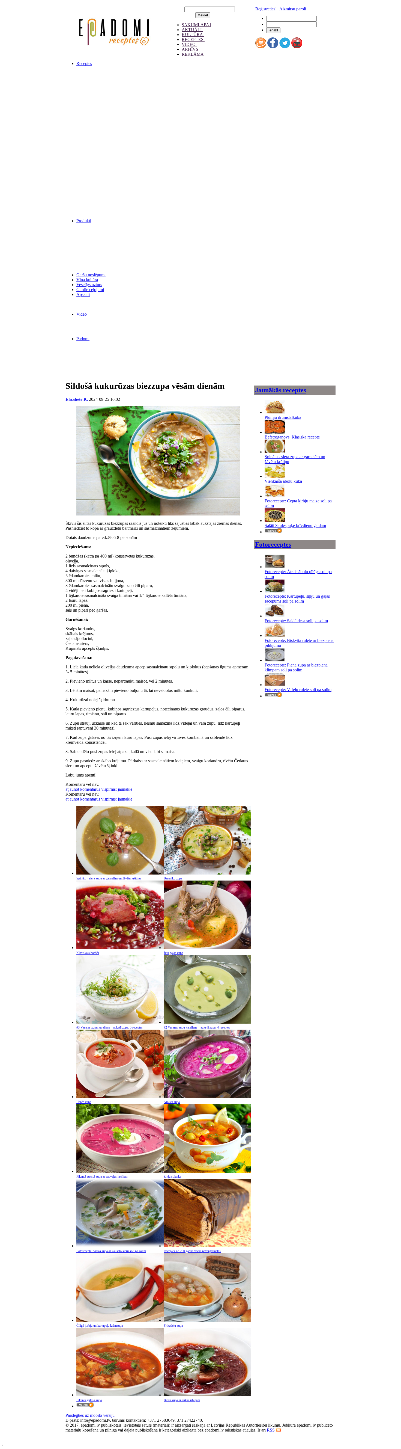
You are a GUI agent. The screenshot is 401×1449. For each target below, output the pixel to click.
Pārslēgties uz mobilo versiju (90, 1415)
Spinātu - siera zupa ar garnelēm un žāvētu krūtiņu (108, 878)
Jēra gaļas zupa (173, 953)
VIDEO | (189, 44)
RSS (271, 1430)
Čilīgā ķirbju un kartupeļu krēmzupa (99, 1325)
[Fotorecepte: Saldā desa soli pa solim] (275, 616)
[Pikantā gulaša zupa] (120, 1394)
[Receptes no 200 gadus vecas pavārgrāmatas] (207, 1245)
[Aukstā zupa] (207, 1096)
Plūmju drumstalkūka (283, 417)
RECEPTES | (193, 39)
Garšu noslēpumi (91, 274)
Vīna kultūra (87, 279)
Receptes (84, 63)
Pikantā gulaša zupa (89, 1400)
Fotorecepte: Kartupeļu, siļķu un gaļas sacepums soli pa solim (297, 598)
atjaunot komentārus (82, 789)
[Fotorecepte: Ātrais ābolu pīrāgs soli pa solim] (275, 566)
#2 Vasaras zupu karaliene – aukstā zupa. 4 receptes (197, 1027)
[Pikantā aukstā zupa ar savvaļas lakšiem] (120, 1171)
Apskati (83, 294)
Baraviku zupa (173, 878)
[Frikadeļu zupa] (207, 1320)
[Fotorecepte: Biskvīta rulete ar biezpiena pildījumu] (275, 635)
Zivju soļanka (172, 1176)
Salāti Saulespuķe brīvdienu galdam (295, 525)
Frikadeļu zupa (173, 1325)
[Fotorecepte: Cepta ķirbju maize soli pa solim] (275, 496)
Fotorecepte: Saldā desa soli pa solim (296, 620)
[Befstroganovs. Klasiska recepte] (275, 432)
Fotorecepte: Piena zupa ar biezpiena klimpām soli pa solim (296, 667)
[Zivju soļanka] (207, 1171)
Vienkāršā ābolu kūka (283, 481)
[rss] (278, 1430)
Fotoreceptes (273, 544)
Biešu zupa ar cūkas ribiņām (182, 1400)
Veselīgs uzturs (89, 284)
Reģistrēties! (266, 9)
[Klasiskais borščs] (120, 947)
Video (81, 314)
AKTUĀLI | (193, 29)
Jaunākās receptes (280, 390)
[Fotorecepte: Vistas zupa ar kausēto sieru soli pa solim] (120, 1245)
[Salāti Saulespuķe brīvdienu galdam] (275, 520)
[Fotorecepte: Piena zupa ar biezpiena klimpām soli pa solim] (275, 660)
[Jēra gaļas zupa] (207, 947)
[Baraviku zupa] (207, 873)
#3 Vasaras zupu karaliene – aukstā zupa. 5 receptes (109, 1027)
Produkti (83, 220)
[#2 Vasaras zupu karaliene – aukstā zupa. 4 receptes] (207, 1022)
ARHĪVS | (191, 49)
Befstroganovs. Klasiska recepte (292, 437)
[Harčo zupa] (120, 1096)
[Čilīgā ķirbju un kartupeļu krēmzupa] (120, 1320)
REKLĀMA (193, 54)
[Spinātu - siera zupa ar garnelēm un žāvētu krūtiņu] (120, 873)
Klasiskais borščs (87, 953)
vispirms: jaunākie (116, 789)
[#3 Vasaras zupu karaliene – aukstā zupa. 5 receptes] (120, 1022)
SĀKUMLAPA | (196, 24)
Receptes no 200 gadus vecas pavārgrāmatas (192, 1251)
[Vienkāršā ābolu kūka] (275, 476)
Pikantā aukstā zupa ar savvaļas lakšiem (101, 1176)
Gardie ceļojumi (90, 289)
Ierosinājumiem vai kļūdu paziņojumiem (99, 1435)
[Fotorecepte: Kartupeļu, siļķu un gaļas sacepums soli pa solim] (275, 591)
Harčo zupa (83, 1102)
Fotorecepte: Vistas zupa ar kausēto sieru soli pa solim (111, 1251)
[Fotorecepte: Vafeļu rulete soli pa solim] (275, 684)
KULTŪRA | (193, 34)
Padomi (82, 338)
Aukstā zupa (172, 1102)
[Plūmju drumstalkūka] (275, 412)
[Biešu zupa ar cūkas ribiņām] (207, 1394)
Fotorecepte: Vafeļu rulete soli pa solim (298, 689)
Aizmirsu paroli (292, 9)
